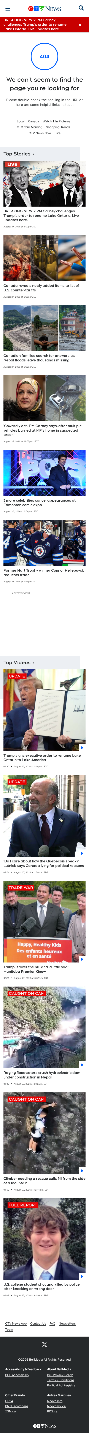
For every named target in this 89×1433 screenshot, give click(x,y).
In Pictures (62, 121)
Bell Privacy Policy (60, 1375)
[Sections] (7, 8)
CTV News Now (40, 133)
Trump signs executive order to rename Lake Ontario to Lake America (42, 758)
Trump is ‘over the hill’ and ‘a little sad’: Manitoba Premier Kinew (36, 969)
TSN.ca (10, 1411)
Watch (47, 121)
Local (20, 121)
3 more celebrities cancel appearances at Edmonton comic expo (39, 502)
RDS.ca (52, 1411)
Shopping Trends (58, 127)
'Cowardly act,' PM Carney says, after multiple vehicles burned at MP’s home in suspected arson (42, 430)
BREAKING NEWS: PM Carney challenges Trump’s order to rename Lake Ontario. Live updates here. (41, 215)
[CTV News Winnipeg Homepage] (44, 8)
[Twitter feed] (44, 1344)
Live (57, 133)
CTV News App (16, 1323)
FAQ (52, 1323)
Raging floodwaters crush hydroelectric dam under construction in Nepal (41, 1075)
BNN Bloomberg (16, 1406)
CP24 (9, 1401)
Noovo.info (54, 1401)
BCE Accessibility (17, 1375)
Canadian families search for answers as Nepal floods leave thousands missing (39, 358)
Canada (33, 121)
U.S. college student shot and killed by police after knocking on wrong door (41, 1286)
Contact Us (38, 1323)
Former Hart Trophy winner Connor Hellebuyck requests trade (43, 572)
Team (9, 1329)
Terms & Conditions (60, 1380)
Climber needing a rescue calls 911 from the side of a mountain (44, 1181)
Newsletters (67, 1323)
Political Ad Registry (61, 1385)
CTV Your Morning (29, 127)
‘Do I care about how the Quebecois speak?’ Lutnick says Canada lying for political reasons (43, 863)
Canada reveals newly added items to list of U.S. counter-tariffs (41, 288)
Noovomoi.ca (56, 1406)
